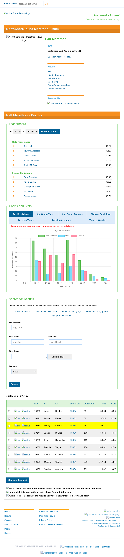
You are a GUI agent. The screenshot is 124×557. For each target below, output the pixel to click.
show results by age (71, 311)
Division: (13, 366)
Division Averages (61, 220)
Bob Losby (28, 146)
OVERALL (89, 403)
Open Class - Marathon (58, 85)
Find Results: (10, 4)
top (10, 131)
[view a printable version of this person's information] (18, 411)
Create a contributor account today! (103, 19)
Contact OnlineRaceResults (51, 524)
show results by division (46, 311)
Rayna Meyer (30, 196)
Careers (7, 533)
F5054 (73, 411)
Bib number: (15, 322)
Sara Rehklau (30, 177)
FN (45, 403)
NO (36, 403)
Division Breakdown (101, 214)
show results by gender (97, 311)
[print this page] (112, 511)
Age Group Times (45, 214)
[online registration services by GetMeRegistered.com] (85, 546)
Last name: (52, 337)
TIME (103, 403)
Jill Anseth (28, 191)
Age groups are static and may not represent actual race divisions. (42, 226)
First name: (14, 337)
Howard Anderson (32, 151)
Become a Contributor (48, 512)
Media (7, 529)
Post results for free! (107, 15)
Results (7, 516)
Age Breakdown (21, 214)
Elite (49, 71)
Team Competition (56, 88)
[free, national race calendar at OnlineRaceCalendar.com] (64, 553)
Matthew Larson (31, 160)
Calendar (8, 520)
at (23, 131)
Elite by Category (55, 75)
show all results (22, 311)
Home (7, 512)
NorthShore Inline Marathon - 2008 (32, 28)
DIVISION (75, 403)
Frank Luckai (29, 155)
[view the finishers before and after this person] (26, 411)
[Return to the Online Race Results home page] (17, 13)
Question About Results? (59, 57)
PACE (113, 403)
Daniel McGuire (30, 165)
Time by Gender (97, 220)
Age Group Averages (72, 214)
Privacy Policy (45, 520)
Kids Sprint (52, 82)
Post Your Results (47, 516)
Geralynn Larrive (32, 186)
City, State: (14, 351)
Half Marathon (54, 78)
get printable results (61, 315)
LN (56, 403)
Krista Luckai (30, 182)
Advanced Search (12, 524)
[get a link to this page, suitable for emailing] (102, 514)
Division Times (26, 220)
